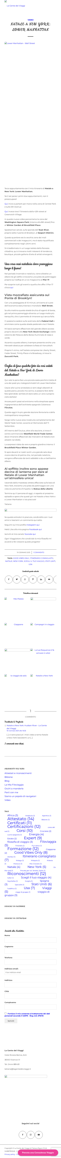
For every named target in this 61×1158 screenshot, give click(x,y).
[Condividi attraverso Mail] (49, 579)
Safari (10, 878)
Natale (8, 561)
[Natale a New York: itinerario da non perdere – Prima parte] (43, 687)
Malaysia (35, 860)
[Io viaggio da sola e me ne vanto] (17, 687)
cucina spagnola (14, 835)
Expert (33, 838)
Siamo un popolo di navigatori (20, 796)
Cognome (9, 946)
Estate (12, 838)
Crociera (45, 831)
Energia (36, 834)
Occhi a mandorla (14, 788)
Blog (7, 780)
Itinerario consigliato (41, 558)
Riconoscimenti (26, 873)
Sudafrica (12, 888)
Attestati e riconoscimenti (18, 773)
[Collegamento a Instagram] (31, 1135)
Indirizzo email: (11, 969)
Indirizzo (8, 980)
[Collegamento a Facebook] (23, 1135)
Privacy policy (10, 1154)
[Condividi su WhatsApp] (25, 579)
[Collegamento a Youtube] (39, 1135)
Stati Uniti (50, 561)
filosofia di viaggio (20, 841)
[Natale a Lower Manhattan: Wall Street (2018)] (30, 52)
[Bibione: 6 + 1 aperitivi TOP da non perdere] (43, 610)
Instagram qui (33, 525)
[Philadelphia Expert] (17, 661)
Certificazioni (24, 826)
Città (7, 991)
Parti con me (11, 792)
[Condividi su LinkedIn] (41, 579)
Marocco (17, 864)
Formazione (23, 848)
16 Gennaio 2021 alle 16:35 (16, 731)
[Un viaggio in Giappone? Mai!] (17, 636)
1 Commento (38, 552)
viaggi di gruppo (22, 892)
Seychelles (12, 881)
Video (30, 20)
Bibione (9, 777)
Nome (7, 935)
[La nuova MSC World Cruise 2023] (17, 610)
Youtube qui (30, 534)
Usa (30, 564)
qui (11, 287)
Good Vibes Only (21, 558)
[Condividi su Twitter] (17, 579)
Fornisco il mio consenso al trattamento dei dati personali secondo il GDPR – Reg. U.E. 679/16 (27, 1015)
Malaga (20, 860)
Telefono (8, 958)
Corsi (25, 830)
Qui (6, 204)
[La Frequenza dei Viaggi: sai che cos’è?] (43, 661)
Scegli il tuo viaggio (34, 561)
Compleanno (10, 1002)
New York (18, 561)
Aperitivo (46, 816)
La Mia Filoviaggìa (14, 784)
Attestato (20, 818)
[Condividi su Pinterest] (33, 579)
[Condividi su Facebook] (9, 579)
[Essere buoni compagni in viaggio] (43, 636)
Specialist (19, 885)
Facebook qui (35, 529)
